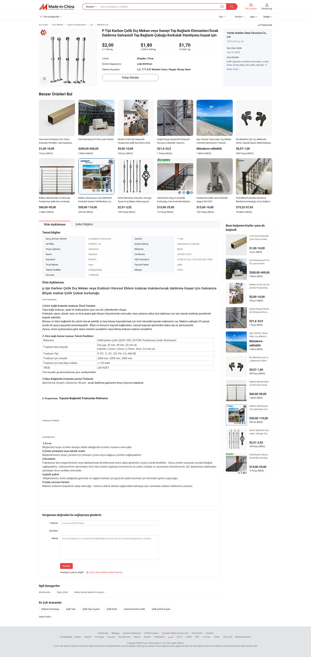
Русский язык (124, 636)
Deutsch (147, 636)
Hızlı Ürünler (197, 633)
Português (99, 636)
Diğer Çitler (62, 592)
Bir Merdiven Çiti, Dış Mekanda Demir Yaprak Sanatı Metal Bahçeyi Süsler (259, 359)
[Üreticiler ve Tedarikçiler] (56, 6)
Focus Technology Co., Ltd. (154, 643)
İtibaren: (53, 523)
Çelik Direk (112, 609)
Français (111, 636)
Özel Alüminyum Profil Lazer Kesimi (259, 262)
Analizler (209, 633)
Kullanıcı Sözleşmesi (132, 633)
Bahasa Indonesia (243, 636)
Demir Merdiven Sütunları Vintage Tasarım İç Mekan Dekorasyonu (259, 432)
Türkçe (216, 636)
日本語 (189, 636)
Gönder (66, 565)
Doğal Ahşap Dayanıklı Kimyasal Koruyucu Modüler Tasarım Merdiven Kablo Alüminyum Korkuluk (259, 310)
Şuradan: (53, 530)
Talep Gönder (130, 77)
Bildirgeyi (116, 633)
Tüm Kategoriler (51, 16)
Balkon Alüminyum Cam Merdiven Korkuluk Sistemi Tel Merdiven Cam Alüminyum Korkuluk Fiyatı (259, 407)
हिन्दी (197, 636)
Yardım (238, 16)
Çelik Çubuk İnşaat (161, 609)
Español (88, 636)
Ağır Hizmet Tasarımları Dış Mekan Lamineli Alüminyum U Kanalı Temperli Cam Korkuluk (259, 334)
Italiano (137, 636)
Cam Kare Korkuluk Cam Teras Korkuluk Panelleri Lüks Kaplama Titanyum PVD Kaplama (259, 237)
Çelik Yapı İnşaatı (91, 609)
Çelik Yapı (71, 609)
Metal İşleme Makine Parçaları (89, 592)
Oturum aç (266, 8)
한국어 (180, 636)
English (78, 636)
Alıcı (221, 16)
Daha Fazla (232, 69)
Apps (252, 16)
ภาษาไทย (206, 636)
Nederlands (160, 636)
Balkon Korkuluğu (50, 609)
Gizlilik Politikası (151, 633)
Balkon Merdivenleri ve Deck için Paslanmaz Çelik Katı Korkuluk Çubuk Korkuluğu (259, 383)
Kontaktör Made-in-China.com (175, 633)
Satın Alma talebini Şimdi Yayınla (104, 572)
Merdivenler (45, 592)
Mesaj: (54, 538)
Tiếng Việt (227, 636)
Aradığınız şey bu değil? (72, 572)
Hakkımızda (103, 633)
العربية (170, 636)
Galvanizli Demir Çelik (134, 609)
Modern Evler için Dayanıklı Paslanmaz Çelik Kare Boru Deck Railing (259, 286)
